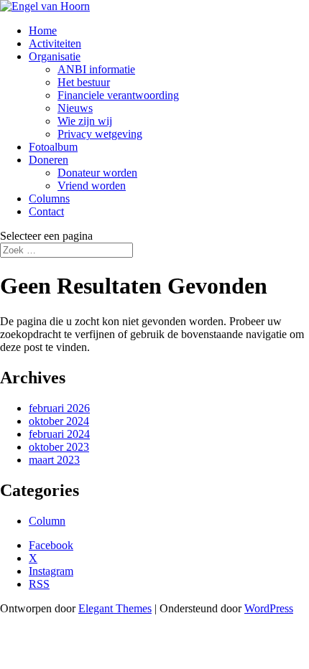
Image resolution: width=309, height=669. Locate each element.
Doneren (48, 160)
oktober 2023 (59, 447)
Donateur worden (97, 173)
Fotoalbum (53, 147)
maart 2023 (54, 460)
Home (43, 30)
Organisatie (54, 56)
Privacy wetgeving (99, 134)
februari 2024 (59, 434)
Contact (46, 211)
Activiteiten (55, 43)
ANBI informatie (96, 69)
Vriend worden (91, 185)
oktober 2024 (59, 421)
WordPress (268, 608)
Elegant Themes (115, 608)
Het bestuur (83, 82)
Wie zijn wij (84, 121)
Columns (49, 198)
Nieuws (75, 108)
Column (47, 521)
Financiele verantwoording (118, 95)
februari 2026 (59, 408)
